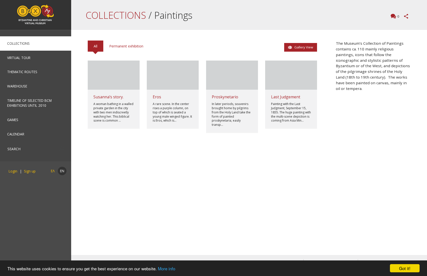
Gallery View (303, 47)
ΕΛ (53, 171)
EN (62, 171)
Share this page (406, 16)
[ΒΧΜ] (35, 15)
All (95, 46)
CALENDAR (15, 134)
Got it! (404, 268)
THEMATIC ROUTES (22, 71)
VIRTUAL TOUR (18, 57)
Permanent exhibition (126, 46)
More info (166, 268)
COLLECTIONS (18, 43)
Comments (398, 16)
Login (12, 171)
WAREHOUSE (17, 86)
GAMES (12, 119)
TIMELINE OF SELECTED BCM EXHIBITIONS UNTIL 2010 (29, 103)
